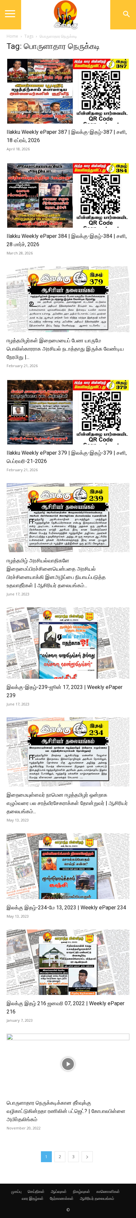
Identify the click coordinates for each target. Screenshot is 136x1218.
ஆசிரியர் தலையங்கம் (97, 1198)
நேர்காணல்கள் (62, 1198)
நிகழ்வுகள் (81, 1191)
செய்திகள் (36, 1191)
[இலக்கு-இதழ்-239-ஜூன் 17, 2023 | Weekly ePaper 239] (68, 643)
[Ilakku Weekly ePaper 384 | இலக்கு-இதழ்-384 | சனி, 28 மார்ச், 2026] (68, 195)
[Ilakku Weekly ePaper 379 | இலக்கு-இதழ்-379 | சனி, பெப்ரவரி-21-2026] (68, 411)
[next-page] (87, 1156)
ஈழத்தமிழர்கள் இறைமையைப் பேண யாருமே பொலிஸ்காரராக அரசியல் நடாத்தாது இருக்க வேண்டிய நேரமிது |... (65, 348)
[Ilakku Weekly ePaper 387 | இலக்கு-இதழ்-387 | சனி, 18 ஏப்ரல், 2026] (68, 90)
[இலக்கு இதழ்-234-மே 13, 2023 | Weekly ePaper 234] (68, 866)
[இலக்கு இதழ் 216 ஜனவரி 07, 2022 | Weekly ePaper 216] (68, 962)
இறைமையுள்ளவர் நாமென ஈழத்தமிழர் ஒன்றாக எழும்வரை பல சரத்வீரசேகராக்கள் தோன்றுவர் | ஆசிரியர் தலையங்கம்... (67, 803)
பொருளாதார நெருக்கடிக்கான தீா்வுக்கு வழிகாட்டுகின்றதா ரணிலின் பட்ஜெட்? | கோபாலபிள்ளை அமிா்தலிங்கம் (66, 1111)
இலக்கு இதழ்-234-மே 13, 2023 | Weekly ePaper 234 (66, 907)
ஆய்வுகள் (59, 1191)
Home (12, 36)
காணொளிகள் (108, 1191)
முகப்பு (16, 1191)
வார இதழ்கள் (33, 1198)
